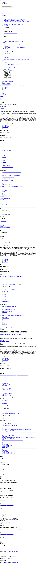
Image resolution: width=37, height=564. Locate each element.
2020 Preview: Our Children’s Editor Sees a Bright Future (11, 175)
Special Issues (10, 47)
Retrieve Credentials (12, 556)
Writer (3, 515)
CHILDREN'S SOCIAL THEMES (5, 142)
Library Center (6, 57)
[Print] (3, 128)
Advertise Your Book (14, 55)
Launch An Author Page (24, 67)
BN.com (12, 97)
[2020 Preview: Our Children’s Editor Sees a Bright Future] (11, 172)
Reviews (3, 93)
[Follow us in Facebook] (2, 458)
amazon (1, 97)
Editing (8, 51)
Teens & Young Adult (25, 21)
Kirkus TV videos (29, 432)
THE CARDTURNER (5, 301)
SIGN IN (5, 2)
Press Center (13, 441)
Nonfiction (14, 20)
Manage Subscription (19, 47)
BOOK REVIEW (7, 384)
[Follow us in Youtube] (2, 460)
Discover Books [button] (4, 428)
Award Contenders (14, 41)
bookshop (4, 97)
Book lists (9, 24)
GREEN (3, 160)
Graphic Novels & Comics (18, 21)
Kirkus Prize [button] (4, 433)
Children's (29, 21)
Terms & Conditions (5, 444)
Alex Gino (3, 104)
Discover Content (7, 67)
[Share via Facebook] (5, 88)
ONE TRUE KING (5, 385)
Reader (3, 514)
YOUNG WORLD (5, 403)
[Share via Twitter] (5, 89)
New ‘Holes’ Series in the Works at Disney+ (9, 309)
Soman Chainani (4, 336)
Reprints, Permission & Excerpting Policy (5, 447)
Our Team (6, 441)
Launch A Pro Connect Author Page (23, 55)
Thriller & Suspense (13, 19)
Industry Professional (5, 516)
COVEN (3, 410)
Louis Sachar (3, 221)
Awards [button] (3, 34)
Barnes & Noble (8, 97)
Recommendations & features (18, 59)
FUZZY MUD (4, 294)
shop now (2, 197)
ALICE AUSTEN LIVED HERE (7, 167)
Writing (5, 51)
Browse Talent (12, 67)
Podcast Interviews (5, 11)
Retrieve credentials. (9, 506)
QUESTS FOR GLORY (6, 390)
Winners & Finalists (7, 38)
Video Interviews (7, 74)
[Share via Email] (5, 90)
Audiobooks (6, 19)
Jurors (18, 38)
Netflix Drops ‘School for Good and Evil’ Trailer (9, 425)
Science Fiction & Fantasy (8, 20)
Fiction (9, 19)
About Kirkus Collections (14, 64)
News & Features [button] (5, 25)
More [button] (3, 60)
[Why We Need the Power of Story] (8, 177)
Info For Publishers (18, 441)
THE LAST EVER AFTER (6, 395)
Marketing (13, 51)
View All (5, 18)
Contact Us (4, 449)
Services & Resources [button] (5, 48)
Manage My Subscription (13, 435)
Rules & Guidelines (20, 41)
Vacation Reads (21, 24)
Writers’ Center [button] (4, 436)
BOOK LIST (5, 85)
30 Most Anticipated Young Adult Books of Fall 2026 (15, 85)
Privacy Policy (4, 443)
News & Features (7, 73)
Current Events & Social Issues (9, 21)
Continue (11, 490)
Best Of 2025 (17, 24)
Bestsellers (5, 24)
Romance (24, 19)
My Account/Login (20, 440)
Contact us (4, 442)
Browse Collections (7, 64)
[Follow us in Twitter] (2, 459)
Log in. (9, 501)
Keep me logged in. (3, 520)
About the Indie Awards (8, 41)
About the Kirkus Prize (13, 38)
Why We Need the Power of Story (7, 180)
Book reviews (6, 71)
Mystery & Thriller (15, 29)
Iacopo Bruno (13, 336)
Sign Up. (10, 558)
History (23, 20)
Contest (9, 441)
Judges (24, 41)
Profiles (5, 33)
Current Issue (6, 47)
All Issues (14, 47)
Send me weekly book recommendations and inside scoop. (9, 519)
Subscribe (23, 47)
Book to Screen (24, 432)
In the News (34, 432)
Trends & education (7, 59)
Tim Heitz (13, 289)
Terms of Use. (16, 518)
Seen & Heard (15, 33)
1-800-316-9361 (6, 562)
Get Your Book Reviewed (16, 437)
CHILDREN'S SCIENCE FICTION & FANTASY (8, 375)
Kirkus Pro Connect (14, 440)
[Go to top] (2, 462)
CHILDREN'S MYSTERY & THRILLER (18, 276)
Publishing (10, 51)
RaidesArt (14, 418)
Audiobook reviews (7, 72)
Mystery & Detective (19, 19)
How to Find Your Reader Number (13, 551)
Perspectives (8, 33)
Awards (11, 33)
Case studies (12, 59)
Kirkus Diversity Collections (6, 440)
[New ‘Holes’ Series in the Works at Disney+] (9, 306)
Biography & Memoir (19, 20)
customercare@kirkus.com (14, 562)
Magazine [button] (3, 42)
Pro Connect (4, 12)
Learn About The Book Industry (9, 438)
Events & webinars (26, 59)
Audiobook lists (13, 24)
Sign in (2, 518)
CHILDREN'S (4, 94)
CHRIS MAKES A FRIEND (6, 153)
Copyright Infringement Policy (7, 445)
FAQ (11, 441)
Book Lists (7, 432)
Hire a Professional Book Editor (7, 437)
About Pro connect (17, 67)
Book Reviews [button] (4, 15)
